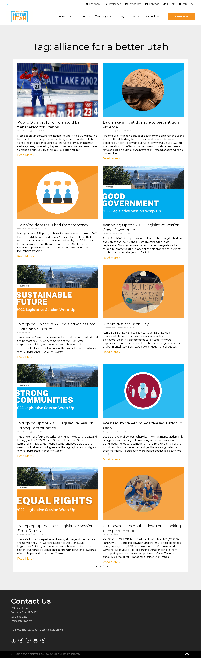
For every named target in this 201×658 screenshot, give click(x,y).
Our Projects (103, 16)
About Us (65, 16)
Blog (122, 16)
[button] (7, 4)
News (133, 16)
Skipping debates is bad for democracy (52, 225)
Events (83, 16)
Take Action (151, 16)
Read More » (25, 155)
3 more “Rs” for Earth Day (126, 324)
